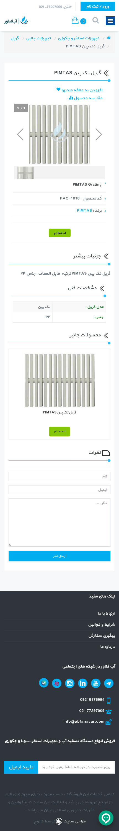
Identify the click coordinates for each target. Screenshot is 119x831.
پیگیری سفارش (101, 636)
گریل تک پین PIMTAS (59, 412)
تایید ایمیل (21, 767)
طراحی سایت (74, 821)
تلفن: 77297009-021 (55, 7)
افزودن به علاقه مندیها (81, 90)
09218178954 (92, 700)
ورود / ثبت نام (97, 6)
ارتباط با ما (106, 613)
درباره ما (107, 647)
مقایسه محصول (87, 98)
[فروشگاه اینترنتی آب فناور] (109, 38)
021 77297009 (92, 711)
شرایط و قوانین (101, 625)
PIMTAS (84, 211)
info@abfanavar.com (84, 722)
